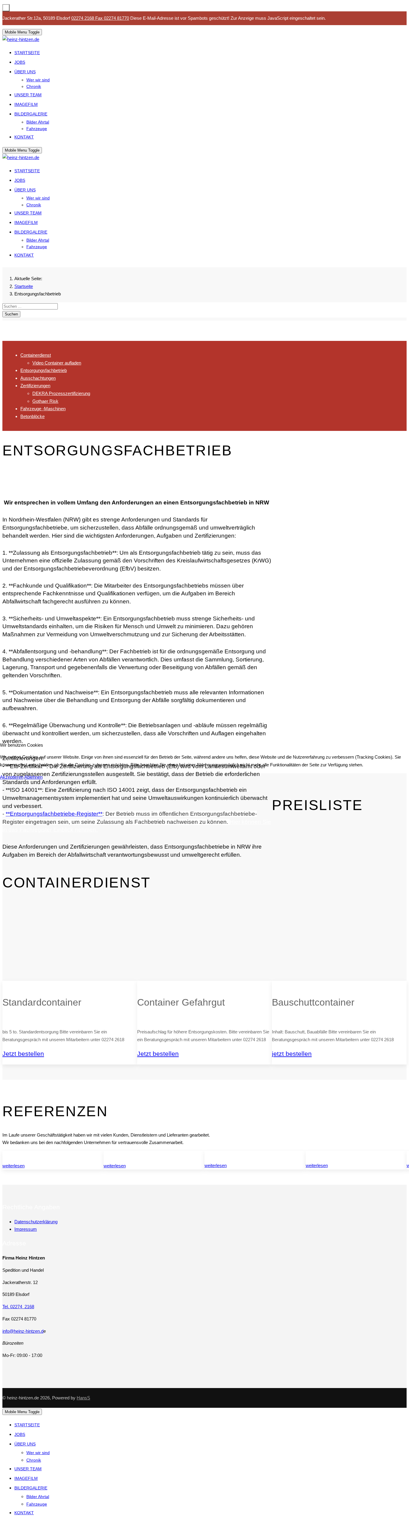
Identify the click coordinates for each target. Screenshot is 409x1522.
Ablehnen (33, 777)
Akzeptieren (11, 777)
